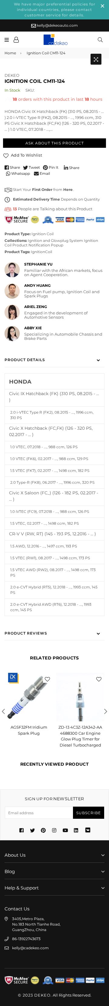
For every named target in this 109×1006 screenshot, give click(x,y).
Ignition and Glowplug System (55, 240)
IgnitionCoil (41, 251)
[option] (28, 707)
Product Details (25, 359)
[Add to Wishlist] (47, 678)
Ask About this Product (54, 143)
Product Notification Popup (37, 245)
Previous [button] (3, 711)
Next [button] (105, 711)
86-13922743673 (26, 939)
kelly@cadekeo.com (30, 948)
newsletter (54, 798)
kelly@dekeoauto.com (57, 25)
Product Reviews (26, 633)
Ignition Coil (42, 234)
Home (10, 53)
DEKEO (12, 75)
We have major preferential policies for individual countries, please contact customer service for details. (54, 9)
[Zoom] (96, 59)
